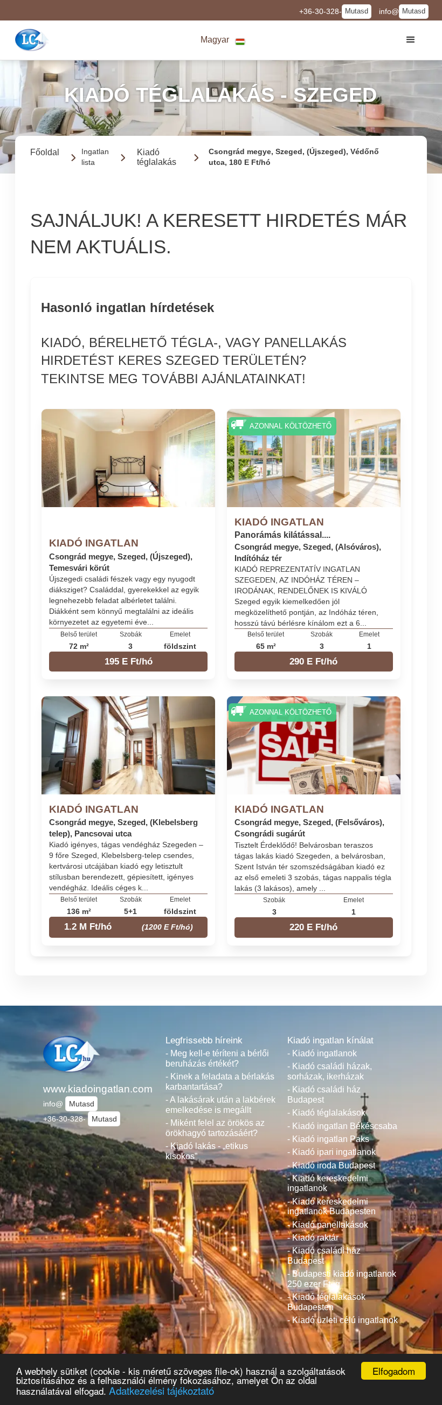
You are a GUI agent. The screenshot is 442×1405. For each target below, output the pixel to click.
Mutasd (356, 11)
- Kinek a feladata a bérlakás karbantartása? (219, 1081)
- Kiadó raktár (313, 1237)
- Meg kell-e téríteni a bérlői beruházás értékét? (217, 1058)
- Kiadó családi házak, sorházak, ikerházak (329, 1071)
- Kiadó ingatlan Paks (328, 1139)
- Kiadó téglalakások (326, 1112)
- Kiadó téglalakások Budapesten (326, 1302)
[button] (223, 40)
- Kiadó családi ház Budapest (324, 1094)
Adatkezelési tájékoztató (161, 1390)
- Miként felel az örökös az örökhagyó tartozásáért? (215, 1128)
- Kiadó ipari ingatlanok (331, 1152)
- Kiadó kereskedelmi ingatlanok (327, 1183)
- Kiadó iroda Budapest (331, 1165)
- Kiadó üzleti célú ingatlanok (342, 1320)
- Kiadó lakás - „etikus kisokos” (206, 1151)
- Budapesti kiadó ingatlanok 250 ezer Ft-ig (341, 1279)
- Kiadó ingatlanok (322, 1053)
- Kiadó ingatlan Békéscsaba (342, 1126)
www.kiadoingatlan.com (98, 1089)
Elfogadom (393, 1371)
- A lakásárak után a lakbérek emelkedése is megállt (220, 1105)
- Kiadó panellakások (327, 1224)
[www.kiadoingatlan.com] (33, 40)
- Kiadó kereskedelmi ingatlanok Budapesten (331, 1206)
